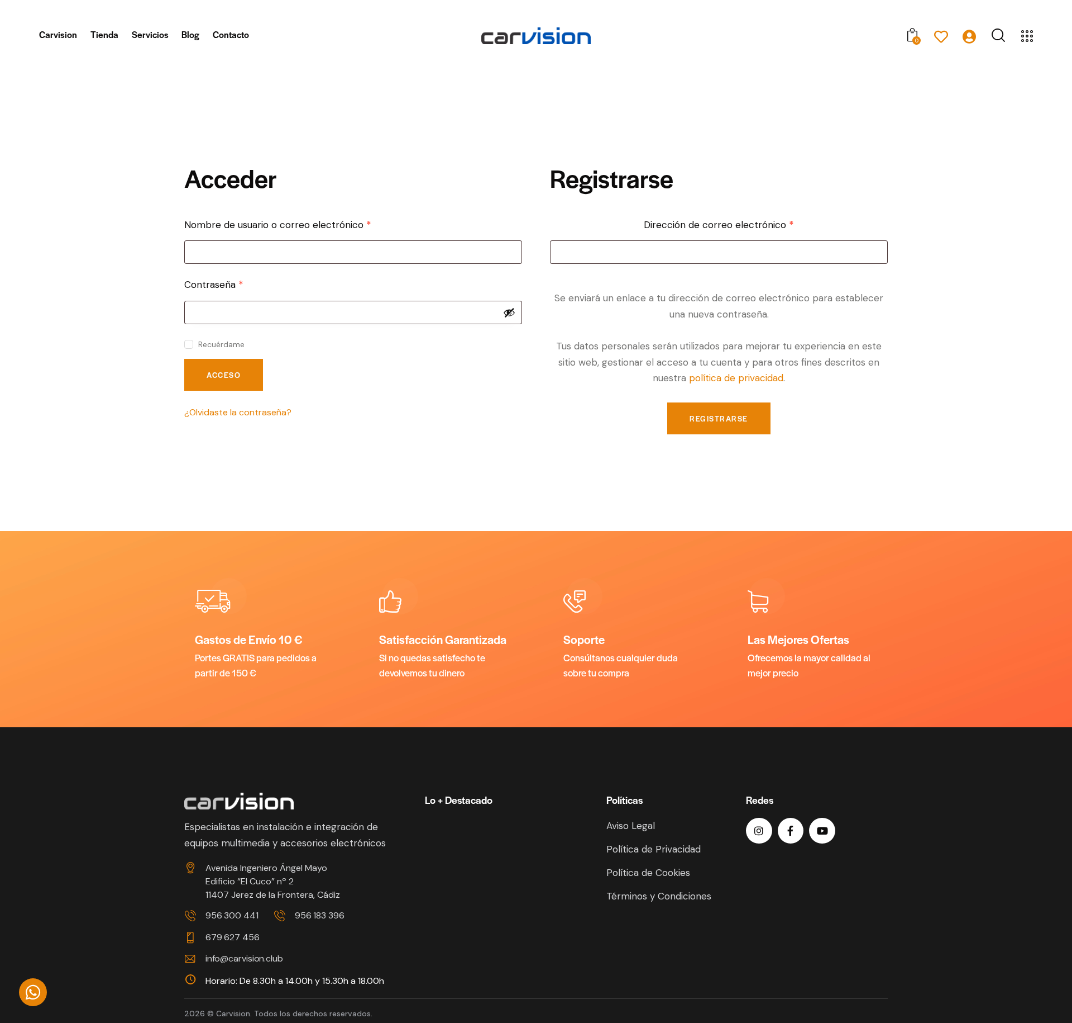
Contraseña (238, 284)
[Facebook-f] (791, 831)
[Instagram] (759, 831)
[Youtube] (822, 831)
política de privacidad (736, 378)
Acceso (224, 375)
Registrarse (719, 418)
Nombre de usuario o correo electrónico (302, 224)
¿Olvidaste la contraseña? (237, 412)
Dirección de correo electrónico (743, 224)
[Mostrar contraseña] (509, 312)
